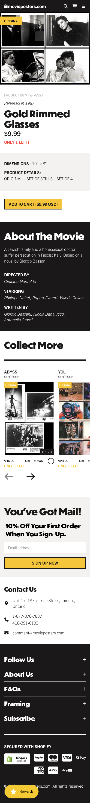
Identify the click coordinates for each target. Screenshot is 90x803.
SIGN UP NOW (45, 562)
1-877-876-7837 (27, 616)
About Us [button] (18, 674)
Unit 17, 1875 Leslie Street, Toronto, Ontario (43, 603)
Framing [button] (17, 703)
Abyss (10, 371)
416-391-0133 (25, 622)
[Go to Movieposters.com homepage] (25, 6)
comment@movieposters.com (38, 632)
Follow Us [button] (19, 659)
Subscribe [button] (19, 718)
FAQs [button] (12, 688)
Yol (62, 371)
